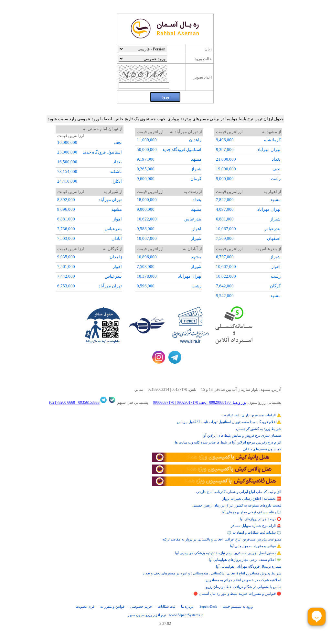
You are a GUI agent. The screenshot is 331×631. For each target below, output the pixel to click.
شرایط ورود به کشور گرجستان (258, 429)
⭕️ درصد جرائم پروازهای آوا (260, 519)
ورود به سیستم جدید (238, 606)
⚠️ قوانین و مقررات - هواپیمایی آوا (255, 546)
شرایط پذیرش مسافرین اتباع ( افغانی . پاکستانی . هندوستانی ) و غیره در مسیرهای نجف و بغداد (212, 573)
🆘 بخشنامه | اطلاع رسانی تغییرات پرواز (251, 498)
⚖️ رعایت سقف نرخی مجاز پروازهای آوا (251, 512)
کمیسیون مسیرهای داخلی (262, 449)
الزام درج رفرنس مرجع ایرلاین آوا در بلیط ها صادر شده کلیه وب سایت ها (228, 442)
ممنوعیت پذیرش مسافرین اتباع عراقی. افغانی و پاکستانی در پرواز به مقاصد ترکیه (221, 539)
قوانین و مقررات (112, 606)
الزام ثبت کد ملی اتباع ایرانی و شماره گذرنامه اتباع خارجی (238, 492)
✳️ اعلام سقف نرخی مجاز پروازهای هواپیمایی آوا (245, 559)
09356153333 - (87, 402)
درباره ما (187, 606)
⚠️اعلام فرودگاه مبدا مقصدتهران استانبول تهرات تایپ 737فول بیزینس (229, 422)
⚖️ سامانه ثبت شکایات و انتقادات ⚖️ (254, 532)
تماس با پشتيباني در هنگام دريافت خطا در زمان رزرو (243, 587)
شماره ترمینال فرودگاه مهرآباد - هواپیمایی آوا (248, 566)
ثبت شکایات (166, 606)
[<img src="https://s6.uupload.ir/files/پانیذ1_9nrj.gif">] (216, 461)
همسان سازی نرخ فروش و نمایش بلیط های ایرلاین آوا (242, 435)
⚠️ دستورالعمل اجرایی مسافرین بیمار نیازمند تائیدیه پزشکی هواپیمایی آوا (228, 553)
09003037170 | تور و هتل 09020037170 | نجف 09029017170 (199, 402)
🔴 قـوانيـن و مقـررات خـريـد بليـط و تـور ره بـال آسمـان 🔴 (237, 593)
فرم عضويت (85, 606)
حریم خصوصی (141, 606)
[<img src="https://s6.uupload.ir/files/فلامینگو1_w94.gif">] (216, 485)
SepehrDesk (208, 606)
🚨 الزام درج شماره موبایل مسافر (256, 526)
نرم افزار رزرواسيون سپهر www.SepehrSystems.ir (165, 615)
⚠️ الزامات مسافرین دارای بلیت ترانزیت (251, 415)
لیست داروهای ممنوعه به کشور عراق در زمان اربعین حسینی (236, 505)
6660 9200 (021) (62, 402)
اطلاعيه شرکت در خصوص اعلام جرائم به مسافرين (243, 580)
